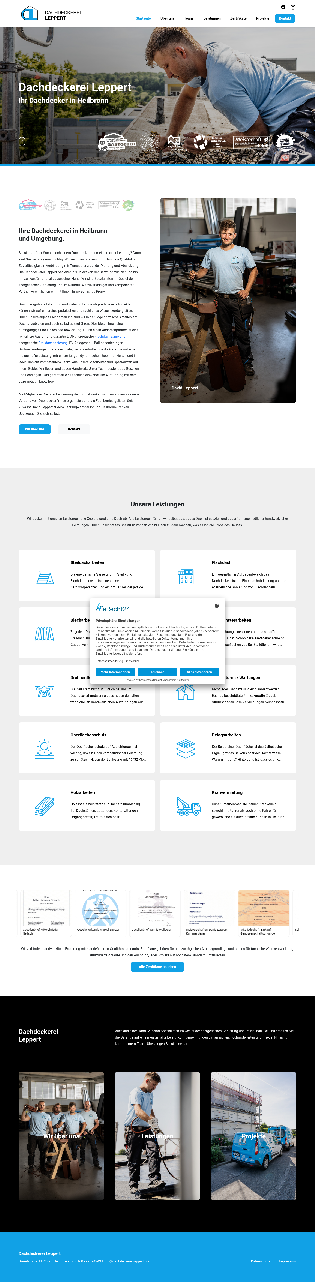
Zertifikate (238, 18)
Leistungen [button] (212, 18)
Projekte (262, 18)
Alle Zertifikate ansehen (157, 967)
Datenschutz (260, 1261)
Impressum (287, 1261)
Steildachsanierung (53, 343)
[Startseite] (51, 12)
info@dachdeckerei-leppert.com (127, 1261)
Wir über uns (35, 429)
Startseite (143, 18)
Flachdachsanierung (110, 336)
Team (188, 18)
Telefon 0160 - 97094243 (82, 1261)
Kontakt (285, 18)
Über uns (167, 18)
